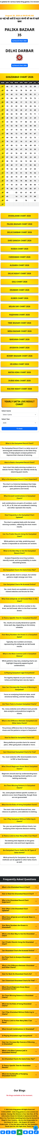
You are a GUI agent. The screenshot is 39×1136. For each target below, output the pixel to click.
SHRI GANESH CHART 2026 (19, 240)
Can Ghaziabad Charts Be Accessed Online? (18, 950)
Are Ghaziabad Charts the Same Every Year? (18, 1059)
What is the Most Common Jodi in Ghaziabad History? (14, 1051)
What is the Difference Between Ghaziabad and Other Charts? (18, 966)
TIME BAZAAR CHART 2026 (19, 323)
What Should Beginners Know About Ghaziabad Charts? (16, 988)
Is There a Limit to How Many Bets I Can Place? (17, 1021)
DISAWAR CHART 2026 (19, 290)
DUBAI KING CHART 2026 (19, 380)
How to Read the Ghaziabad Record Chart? (18, 894)
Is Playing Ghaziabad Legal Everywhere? (17, 1036)
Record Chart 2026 (20, 41)
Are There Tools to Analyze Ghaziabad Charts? (16, 958)
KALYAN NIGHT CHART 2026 (19, 388)
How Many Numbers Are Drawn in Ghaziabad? (15, 926)
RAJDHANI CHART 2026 (19, 314)
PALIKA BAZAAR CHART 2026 (19, 224)
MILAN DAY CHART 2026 (19, 306)
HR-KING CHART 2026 (19, 364)
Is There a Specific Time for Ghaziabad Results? (16, 1066)
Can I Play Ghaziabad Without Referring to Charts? (18, 1013)
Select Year (6, 419)
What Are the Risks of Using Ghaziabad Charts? (16, 1005)
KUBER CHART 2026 (19, 298)
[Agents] (2, 1132)
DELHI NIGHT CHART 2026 (19, 273)
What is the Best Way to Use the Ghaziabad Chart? (18, 935)
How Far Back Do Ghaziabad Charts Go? (17, 974)
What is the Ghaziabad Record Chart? (16, 887)
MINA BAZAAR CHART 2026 (20, 331)
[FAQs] (30, 1132)
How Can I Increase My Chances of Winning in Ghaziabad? (18, 1043)
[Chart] (13, 1132)
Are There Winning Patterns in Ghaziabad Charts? (17, 996)
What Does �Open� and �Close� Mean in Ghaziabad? (18, 918)
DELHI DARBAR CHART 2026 (19, 232)
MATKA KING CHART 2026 (19, 372)
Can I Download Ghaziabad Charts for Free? (18, 980)
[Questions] (25, 1132)
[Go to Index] (35, 1127)
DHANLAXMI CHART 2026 (19, 215)
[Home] (19, 1132)
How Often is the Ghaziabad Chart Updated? (15, 910)
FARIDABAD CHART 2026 (19, 257)
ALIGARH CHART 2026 (19, 265)
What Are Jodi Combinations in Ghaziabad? (18, 1029)
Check (20, 429)
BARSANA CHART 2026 (19, 339)
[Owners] (8, 1132)
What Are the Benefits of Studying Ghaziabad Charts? (15, 1075)
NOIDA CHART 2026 (19, 248)
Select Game (6, 411)
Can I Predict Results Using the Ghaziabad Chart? (18, 943)
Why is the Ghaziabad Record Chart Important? (15, 901)
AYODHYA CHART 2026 (19, 347)
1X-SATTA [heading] (19, 7)
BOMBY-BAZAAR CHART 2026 (19, 356)
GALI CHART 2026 (19, 281)
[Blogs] (36, 1132)
